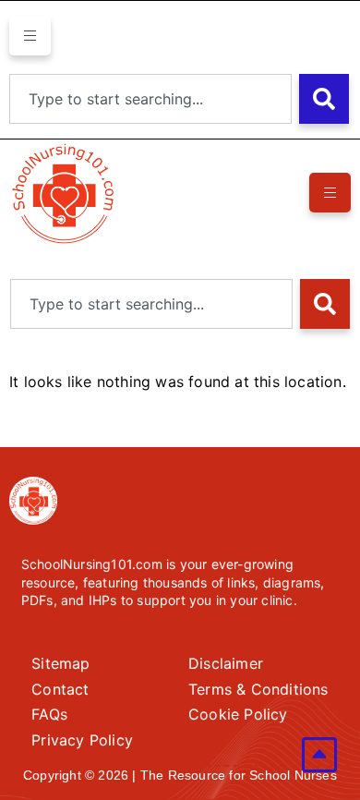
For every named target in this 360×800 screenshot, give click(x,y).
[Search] (324, 99)
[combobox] (150, 99)
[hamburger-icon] (30, 35)
